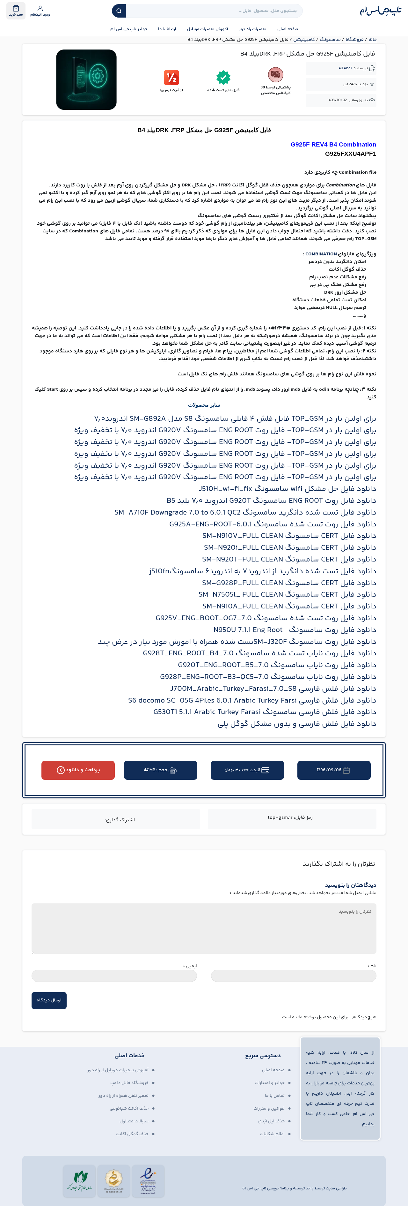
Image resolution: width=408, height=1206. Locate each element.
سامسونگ (330, 39)
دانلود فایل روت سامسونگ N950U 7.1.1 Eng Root (295, 630)
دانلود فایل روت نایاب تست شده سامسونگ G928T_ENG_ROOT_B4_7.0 (259, 654)
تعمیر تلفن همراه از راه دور (123, 1095)
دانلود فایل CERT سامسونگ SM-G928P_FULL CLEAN (289, 583)
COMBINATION (321, 254)
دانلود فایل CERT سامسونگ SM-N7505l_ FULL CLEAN (287, 595)
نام (371, 966)
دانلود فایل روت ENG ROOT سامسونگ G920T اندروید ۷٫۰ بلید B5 (271, 501)
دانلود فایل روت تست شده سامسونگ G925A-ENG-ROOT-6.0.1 (272, 525)
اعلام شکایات (272, 1134)
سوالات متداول (134, 1121)
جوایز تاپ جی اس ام (128, 29)
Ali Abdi (345, 68)
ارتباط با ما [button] (167, 29)
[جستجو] (119, 11)
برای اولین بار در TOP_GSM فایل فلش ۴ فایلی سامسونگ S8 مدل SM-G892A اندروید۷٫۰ (235, 419)
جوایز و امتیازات (270, 1083)
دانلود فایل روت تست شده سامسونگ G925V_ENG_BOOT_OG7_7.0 (266, 618)
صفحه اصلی (287, 29)
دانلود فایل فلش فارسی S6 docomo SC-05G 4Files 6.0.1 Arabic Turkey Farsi (252, 701)
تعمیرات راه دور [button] (252, 29)
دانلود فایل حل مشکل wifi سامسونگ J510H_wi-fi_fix (287, 489)
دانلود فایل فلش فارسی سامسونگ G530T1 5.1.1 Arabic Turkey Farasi (264, 712)
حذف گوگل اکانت (132, 1134)
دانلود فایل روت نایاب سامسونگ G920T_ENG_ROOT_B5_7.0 (277, 665)
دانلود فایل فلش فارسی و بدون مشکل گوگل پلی (296, 724)
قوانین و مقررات (269, 1108)
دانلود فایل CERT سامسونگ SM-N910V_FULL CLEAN (289, 536)
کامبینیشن (304, 39)
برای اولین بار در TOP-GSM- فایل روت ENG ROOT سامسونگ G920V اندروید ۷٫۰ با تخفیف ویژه (225, 430)
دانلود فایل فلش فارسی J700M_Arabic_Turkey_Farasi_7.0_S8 (273, 689)
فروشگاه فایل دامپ (129, 1083)
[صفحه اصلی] (381, 10)
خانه (372, 39)
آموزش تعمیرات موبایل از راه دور (118, 1070)
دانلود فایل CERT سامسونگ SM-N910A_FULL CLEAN (289, 607)
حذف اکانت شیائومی (129, 1108)
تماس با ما (275, 1095)
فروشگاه (355, 39)
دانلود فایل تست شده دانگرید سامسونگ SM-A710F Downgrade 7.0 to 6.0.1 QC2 (245, 513)
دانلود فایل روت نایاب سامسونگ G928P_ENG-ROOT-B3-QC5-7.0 (268, 677)
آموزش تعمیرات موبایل (207, 29)
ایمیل (190, 966)
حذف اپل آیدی (271, 1121)
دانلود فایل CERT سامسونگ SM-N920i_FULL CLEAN (290, 548)
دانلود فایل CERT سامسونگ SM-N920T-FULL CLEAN (289, 560)
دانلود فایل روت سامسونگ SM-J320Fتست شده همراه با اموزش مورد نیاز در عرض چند (237, 642)
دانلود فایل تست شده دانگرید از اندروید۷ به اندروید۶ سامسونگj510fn (262, 571)
